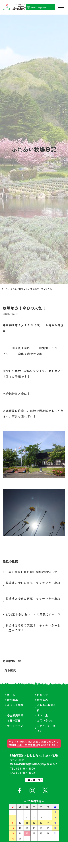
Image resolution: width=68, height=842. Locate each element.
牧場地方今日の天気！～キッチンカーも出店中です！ (33, 627)
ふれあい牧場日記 (19, 288)
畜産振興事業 (15, 715)
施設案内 (42, 700)
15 (55, 822)
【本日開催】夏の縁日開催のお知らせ (31, 572)
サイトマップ (15, 726)
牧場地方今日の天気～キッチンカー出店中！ (33, 601)
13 (41, 822)
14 (48, 822)
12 (34, 822)
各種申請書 (13, 720)
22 (55, 828)
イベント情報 (15, 705)
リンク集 (42, 715)
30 (13, 838)
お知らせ (42, 695)
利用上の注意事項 (27, 745)
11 (27, 822)
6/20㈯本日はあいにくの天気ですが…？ (33, 614)
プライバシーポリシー (46, 728)
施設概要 (12, 700)
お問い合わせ (45, 720)
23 (13, 833)
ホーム (4, 288)
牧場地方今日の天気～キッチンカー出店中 (33, 585)
